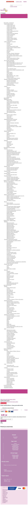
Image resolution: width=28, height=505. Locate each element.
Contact (15, 437)
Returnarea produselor (15, 444)
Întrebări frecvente (15, 446)
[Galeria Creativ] (14, 10)
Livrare (25, 409)
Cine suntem (15, 436)
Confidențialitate (15, 456)
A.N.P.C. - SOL (15, 457)
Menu (2, 14)
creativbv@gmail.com (8, 470)
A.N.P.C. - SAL (15, 458)
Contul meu (3, 389)
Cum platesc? (15, 409)
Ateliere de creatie (15, 448)
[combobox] (16, 5)
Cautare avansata (13, 6)
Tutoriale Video (15, 449)
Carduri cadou (19, 1)
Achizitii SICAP (15, 447)
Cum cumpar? (3, 409)
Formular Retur (15, 445)
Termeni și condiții (15, 455)
